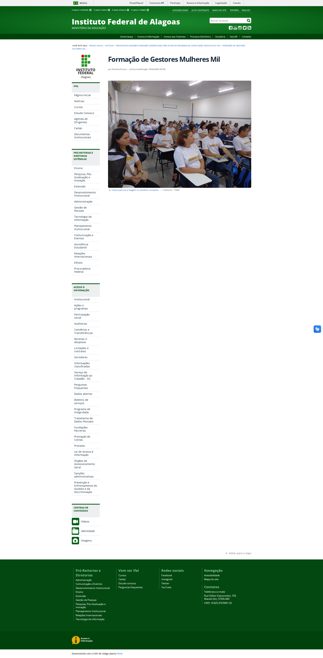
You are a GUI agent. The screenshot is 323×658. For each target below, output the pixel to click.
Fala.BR (233, 36)
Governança (126, 36)
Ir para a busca (120, 10)
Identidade (88, 531)
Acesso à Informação (148, 36)
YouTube (235, 28)
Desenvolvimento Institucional (93, 588)
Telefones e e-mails (214, 591)
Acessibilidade (180, 10)
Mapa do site (219, 10)
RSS (249, 28)
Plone (120, 653)
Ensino (79, 592)
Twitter (245, 28)
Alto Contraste (200, 10)
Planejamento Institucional (91, 611)
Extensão (81, 596)
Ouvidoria (220, 36)
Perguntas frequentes (131, 587)
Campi (122, 579)
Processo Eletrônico (200, 36)
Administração (84, 580)
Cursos (122, 575)
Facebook (231, 28)
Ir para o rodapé (139, 10)
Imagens (86, 540)
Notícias (109, 45)
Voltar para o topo (240, 553)
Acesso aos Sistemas (175, 36)
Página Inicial (96, 45)
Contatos (246, 36)
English (246, 10)
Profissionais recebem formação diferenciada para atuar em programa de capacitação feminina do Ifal (168, 45)
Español (234, 10)
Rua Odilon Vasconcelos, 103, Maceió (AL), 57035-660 (220, 597)
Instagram (240, 28)
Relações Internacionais (89, 615)
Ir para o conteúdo (81, 10)
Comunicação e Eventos (89, 584)
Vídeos (85, 521)
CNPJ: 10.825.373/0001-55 (218, 603)
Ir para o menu (101, 10)
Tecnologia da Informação (90, 619)
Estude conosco (127, 583)
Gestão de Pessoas (86, 600)
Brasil (83, 3)
